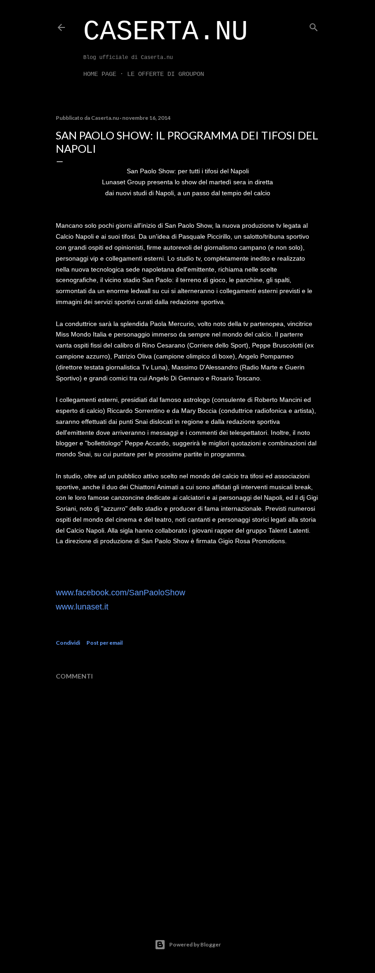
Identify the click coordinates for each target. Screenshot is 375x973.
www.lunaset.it (82, 606)
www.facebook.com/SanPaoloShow (120, 592)
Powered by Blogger (195, 944)
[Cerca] (313, 25)
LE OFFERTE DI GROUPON (165, 74)
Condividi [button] (68, 642)
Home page (99, 74)
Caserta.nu (165, 32)
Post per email (104, 642)
